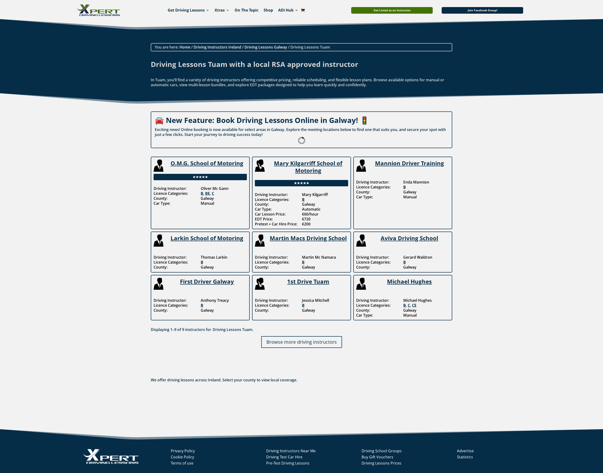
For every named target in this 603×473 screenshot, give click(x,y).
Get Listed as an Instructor (392, 10)
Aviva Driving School (409, 238)
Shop (268, 10)
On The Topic (246, 10)
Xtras (220, 10)
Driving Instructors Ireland (217, 47)
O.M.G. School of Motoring (207, 163)
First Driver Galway (207, 281)
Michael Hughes (409, 281)
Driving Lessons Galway (265, 47)
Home (184, 47)
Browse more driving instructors (301, 342)
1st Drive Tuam (308, 281)
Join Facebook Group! (482, 10)
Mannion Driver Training (409, 163)
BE (207, 193)
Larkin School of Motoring (207, 238)
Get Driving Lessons (186, 10)
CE (414, 305)
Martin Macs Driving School (308, 238)
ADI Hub (285, 10)
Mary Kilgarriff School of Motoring (308, 166)
